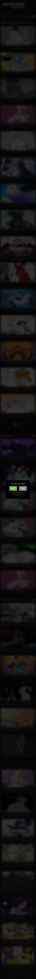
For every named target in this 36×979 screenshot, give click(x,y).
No (23, 488)
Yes (13, 488)
